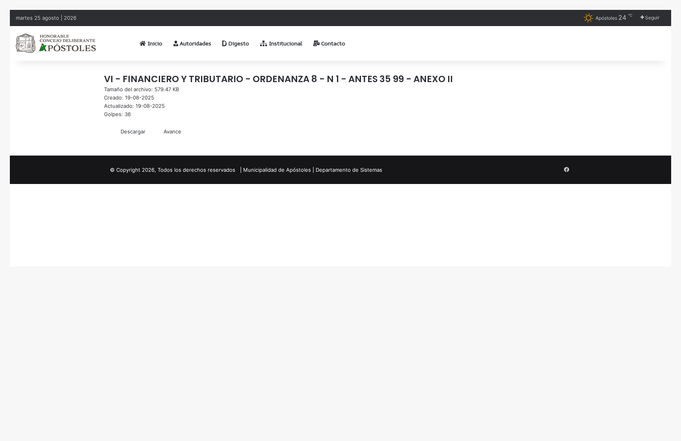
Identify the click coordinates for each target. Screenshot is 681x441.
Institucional (284, 43)
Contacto (332, 43)
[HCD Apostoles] (56, 43)
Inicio (154, 43)
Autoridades (194, 43)
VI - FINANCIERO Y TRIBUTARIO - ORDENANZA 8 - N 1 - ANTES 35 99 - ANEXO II (278, 79)
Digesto (238, 43)
